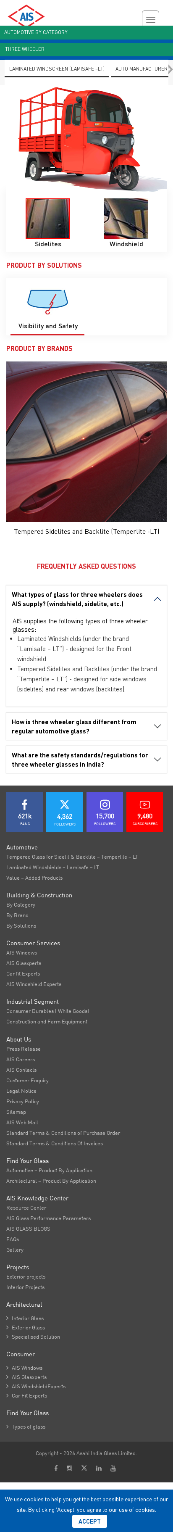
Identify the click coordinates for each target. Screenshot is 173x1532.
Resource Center (26, 1207)
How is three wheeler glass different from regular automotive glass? (74, 726)
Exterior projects (25, 1276)
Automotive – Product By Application (49, 1170)
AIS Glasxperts (23, 963)
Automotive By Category (36, 32)
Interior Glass (25, 1318)
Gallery (15, 1249)
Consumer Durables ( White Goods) (47, 1010)
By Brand (17, 915)
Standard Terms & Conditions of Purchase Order (63, 1132)
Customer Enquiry (27, 1080)
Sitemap (16, 1111)
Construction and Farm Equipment (46, 1021)
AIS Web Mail (22, 1122)
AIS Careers (20, 1059)
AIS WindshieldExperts (36, 1386)
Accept (90, 1521)
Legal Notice (21, 1090)
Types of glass (25, 1426)
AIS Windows (21, 952)
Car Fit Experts (26, 1395)
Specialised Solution (33, 1336)
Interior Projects (25, 1287)
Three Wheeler (25, 49)
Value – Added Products (34, 877)
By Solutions (21, 925)
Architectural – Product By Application (51, 1180)
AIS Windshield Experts (33, 984)
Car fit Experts (23, 973)
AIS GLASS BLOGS (28, 1228)
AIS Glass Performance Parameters (48, 1218)
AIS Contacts (21, 1069)
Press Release (23, 1048)
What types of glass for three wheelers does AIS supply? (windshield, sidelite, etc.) (77, 599)
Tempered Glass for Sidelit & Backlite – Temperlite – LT (72, 856)
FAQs (12, 1239)
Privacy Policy (22, 1101)
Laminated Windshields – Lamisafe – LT (52, 867)
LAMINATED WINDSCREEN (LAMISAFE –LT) (57, 69)
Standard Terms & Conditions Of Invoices (54, 1143)
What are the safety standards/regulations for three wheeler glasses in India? (80, 759)
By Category (20, 904)
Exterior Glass (25, 1327)
